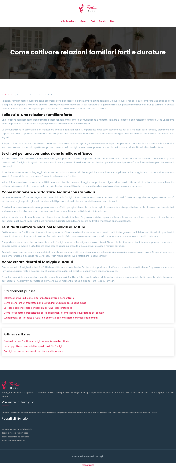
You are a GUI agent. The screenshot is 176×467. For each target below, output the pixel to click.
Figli (92, 21)
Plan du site (88, 465)
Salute (102, 21)
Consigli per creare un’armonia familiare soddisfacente (33, 351)
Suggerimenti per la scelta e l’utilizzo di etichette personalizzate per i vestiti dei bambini (51, 317)
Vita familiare (68, 21)
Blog (112, 21)
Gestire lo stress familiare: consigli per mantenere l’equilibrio (36, 341)
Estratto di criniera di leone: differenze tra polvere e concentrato (39, 298)
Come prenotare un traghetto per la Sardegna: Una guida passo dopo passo (45, 303)
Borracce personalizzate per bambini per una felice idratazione (38, 307)
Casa (83, 21)
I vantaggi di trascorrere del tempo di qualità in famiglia (33, 346)
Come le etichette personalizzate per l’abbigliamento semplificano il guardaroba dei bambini (54, 312)
